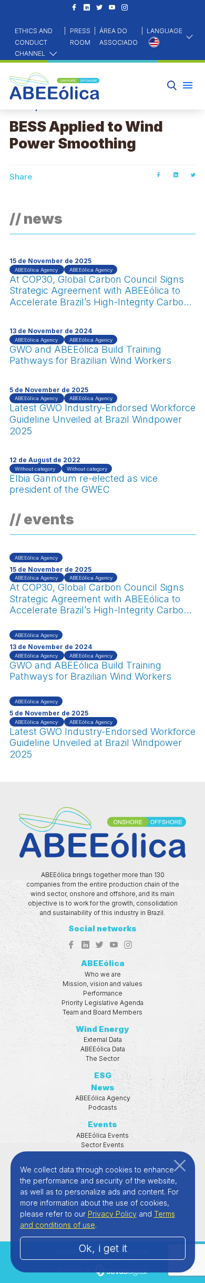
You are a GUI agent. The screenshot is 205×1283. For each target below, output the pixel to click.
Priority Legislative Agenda (103, 1003)
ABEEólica (103, 963)
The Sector (102, 1058)
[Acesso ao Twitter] (99, 8)
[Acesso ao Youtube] (112, 8)
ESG (102, 1075)
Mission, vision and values (102, 984)
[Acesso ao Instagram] (124, 8)
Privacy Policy (112, 1213)
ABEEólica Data (102, 1049)
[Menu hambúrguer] (187, 85)
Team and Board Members (102, 1012)
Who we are (103, 974)
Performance (102, 993)
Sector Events (102, 1145)
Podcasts (102, 1107)
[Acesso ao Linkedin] (87, 8)
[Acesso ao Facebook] (74, 8)
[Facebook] (158, 175)
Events (102, 1124)
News (103, 1087)
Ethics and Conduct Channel (34, 42)
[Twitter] (193, 175)
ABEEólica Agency (102, 1098)
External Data (103, 1039)
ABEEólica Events (102, 1135)
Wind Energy (102, 1029)
